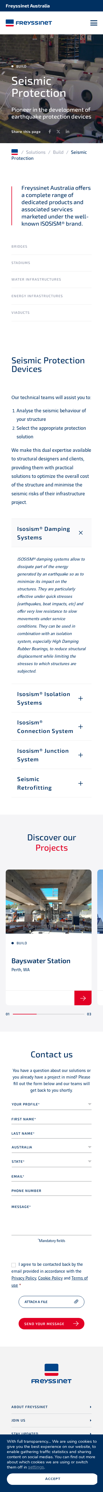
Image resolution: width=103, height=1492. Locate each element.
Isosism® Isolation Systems (43, 698)
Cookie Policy (50, 1278)
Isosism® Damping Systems (43, 533)
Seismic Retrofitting (34, 783)
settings (36, 1467)
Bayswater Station (40, 960)
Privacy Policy (23, 1278)
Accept (52, 1479)
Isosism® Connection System (45, 726)
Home (15, 152)
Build (58, 152)
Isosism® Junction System (43, 754)
